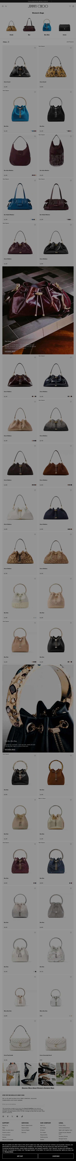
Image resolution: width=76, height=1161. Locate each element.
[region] (38, 1151)
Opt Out (20, 1156)
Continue (56, 1156)
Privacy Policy (9, 1152)
